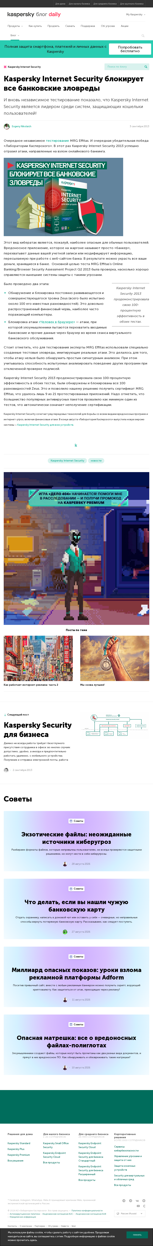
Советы (78, 821)
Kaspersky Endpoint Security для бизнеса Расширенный (91, 1170)
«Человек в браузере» (57, 322)
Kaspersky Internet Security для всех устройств (45, 424)
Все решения (15, 1160)
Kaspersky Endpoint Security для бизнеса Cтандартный (91, 1157)
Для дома (60, 3)
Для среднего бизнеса (105, 3)
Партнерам (40, 1226)
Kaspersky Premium (19, 1154)
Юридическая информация (23, 1217)
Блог (13, 35)
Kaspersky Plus (16, 1149)
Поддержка (88, 26)
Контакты (12, 1226)
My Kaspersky (134, 14)
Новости (65, 1226)
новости (96, 460)
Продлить (53, 26)
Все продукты (51, 1162)
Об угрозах (108, 26)
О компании (26, 1226)
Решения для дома (20, 1134)
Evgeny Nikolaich (21, 126)
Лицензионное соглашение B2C (57, 1214)
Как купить (35, 26)
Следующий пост (18, 714)
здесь (33, 1240)
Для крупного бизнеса (131, 3)
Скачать (70, 26)
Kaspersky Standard (19, 1143)
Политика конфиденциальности (87, 1210)
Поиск (146, 66)
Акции (124, 26)
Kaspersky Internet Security (24, 66)
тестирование (57, 141)
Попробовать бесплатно (130, 49)
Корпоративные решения (125, 1136)
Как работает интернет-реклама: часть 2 (31, 684)
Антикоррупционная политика (25, 1214)
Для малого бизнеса (79, 3)
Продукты (14, 26)
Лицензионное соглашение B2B (91, 1214)
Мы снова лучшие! (92, 684)
